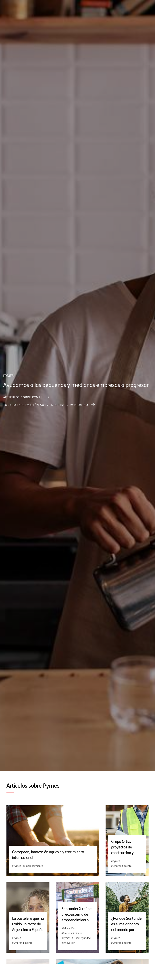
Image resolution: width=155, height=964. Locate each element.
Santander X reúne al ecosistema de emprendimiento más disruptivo (77, 914)
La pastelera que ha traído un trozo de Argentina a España (28, 923)
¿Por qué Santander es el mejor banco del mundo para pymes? (127, 923)
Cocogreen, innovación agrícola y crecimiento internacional (48, 854)
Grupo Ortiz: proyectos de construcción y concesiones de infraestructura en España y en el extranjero (125, 846)
